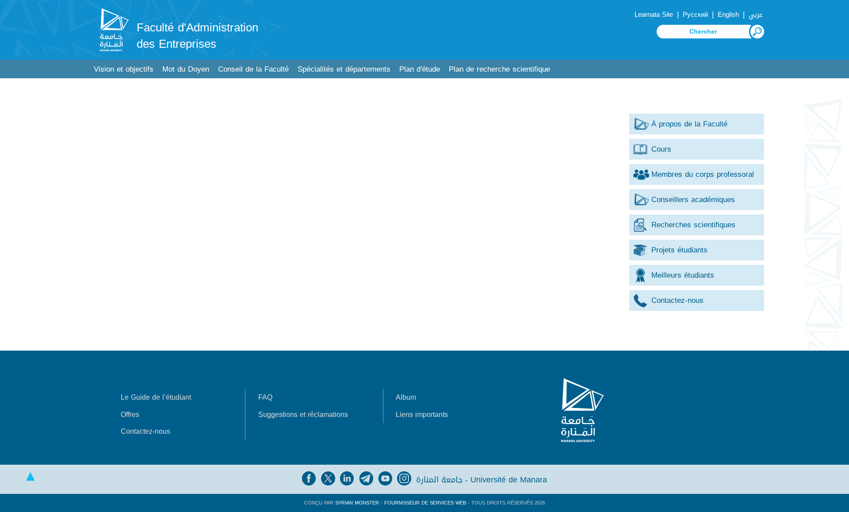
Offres (130, 414)
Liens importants (422, 414)
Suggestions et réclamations (303, 414)
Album (406, 397)
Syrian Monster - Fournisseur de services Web (400, 503)
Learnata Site (654, 14)
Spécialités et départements (344, 69)
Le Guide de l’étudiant (156, 397)
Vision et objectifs (123, 69)
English (728, 14)
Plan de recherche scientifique (499, 69)
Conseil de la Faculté (253, 69)
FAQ (265, 397)
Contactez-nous (145, 431)
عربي (756, 14)
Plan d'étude (419, 69)
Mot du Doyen (185, 69)
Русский (695, 14)
